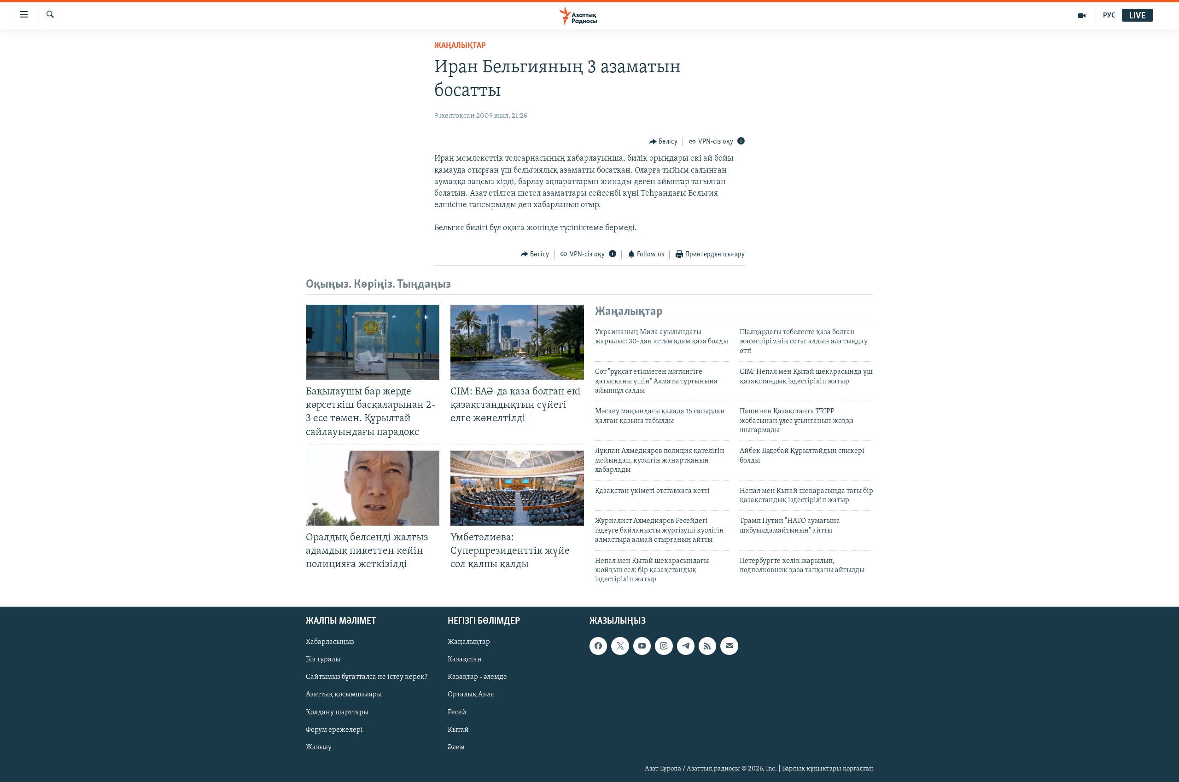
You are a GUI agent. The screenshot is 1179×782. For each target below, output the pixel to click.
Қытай (458, 729)
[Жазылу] (729, 646)
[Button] (663, 142)
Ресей (457, 712)
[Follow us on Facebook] (598, 646)
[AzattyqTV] (1082, 16)
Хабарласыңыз (330, 642)
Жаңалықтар (469, 642)
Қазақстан (465, 659)
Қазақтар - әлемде (477, 677)
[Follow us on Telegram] (686, 646)
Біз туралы (323, 659)
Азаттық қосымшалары (344, 694)
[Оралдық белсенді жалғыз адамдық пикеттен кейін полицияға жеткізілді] (372, 488)
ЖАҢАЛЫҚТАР (460, 46)
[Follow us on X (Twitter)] (620, 646)
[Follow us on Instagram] (663, 646)
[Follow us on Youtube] (642, 646)
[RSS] (707, 646)
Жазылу (319, 747)
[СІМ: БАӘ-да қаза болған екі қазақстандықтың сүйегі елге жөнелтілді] (517, 342)
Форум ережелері (334, 729)
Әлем (456, 747)
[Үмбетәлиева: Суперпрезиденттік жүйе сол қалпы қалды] (517, 488)
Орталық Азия (471, 694)
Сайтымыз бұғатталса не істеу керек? (366, 677)
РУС (1109, 15)
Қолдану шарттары (337, 712)
